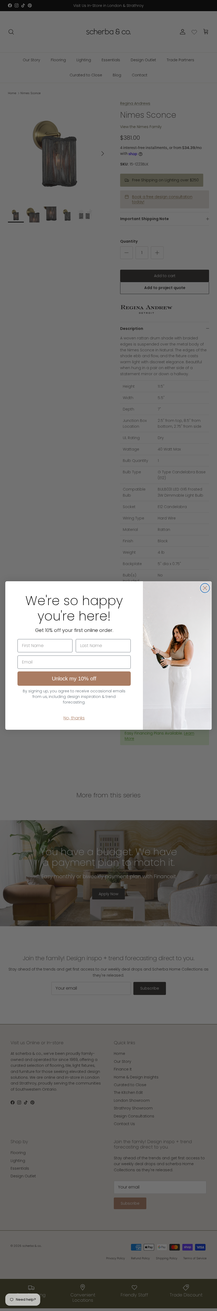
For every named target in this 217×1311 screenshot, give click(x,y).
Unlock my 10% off (74, 678)
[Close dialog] (205, 588)
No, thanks (74, 718)
